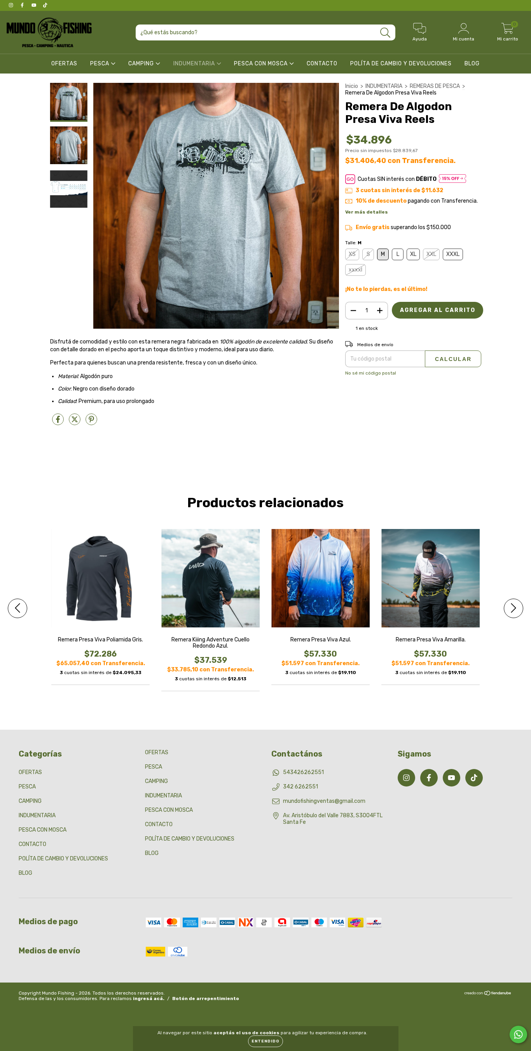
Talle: (353, 242)
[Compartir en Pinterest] (91, 422)
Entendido (265, 1041)
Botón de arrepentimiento (205, 998)
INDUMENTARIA (195, 63)
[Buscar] (385, 33)
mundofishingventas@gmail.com (324, 801)
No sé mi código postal (370, 373)
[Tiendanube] (488, 994)
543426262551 (303, 772)
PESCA (100, 63)
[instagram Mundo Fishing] (11, 5)
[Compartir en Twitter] (75, 422)
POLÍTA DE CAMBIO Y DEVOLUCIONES (401, 63)
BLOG (472, 63)
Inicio (351, 86)
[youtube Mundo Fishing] (34, 5)
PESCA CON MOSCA (261, 63)
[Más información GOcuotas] (452, 179)
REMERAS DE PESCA (435, 86)
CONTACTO (322, 63)
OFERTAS (64, 63)
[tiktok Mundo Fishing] (45, 5)
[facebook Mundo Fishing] (22, 5)
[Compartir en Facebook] (58, 422)
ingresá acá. (148, 998)
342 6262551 (300, 786)
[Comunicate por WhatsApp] (518, 1034)
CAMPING (141, 63)
